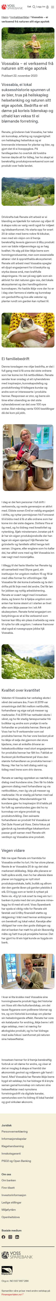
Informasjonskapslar (14, 1139)
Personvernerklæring (15, 1131)
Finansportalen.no (11, 1294)
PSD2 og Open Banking (16, 1161)
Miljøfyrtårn (9, 1210)
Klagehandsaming (13, 1146)
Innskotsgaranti (11, 1153)
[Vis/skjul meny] (51, 7)
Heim (5, 17)
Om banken (9, 1180)
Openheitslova (11, 1217)
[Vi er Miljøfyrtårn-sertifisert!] (7, 1274)
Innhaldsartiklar (19, 17)
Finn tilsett (8, 1188)
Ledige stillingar (11, 1202)
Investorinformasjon (14, 1195)
